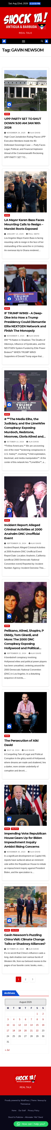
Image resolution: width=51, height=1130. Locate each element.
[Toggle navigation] (24, 41)
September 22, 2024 (17, 653)
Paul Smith (33, 234)
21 (31, 1030)
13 (25, 1025)
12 (19, 1025)
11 (14, 1025)
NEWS (7, 114)
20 (25, 1030)
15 (37, 1025)
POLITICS (15, 828)
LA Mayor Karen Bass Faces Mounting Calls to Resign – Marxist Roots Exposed (24, 224)
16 (43, 1025)
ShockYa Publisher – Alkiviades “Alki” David (25, 1117)
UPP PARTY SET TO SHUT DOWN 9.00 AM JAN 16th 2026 (22, 123)
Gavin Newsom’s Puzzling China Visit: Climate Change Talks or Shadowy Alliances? (24, 939)
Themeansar (25, 1104)
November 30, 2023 (16, 852)
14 (31, 1025)
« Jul (7, 1050)
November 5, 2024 (16, 336)
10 (8, 1025)
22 (37, 1030)
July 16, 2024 (13, 750)
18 (14, 1030)
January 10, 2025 (15, 234)
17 (8, 1030)
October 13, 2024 (15, 442)
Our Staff (22, 1111)
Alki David (35, 133)
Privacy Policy (33, 1111)
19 (19, 1030)
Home (14, 1111)
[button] (42, 41)
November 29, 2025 (16, 133)
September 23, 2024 (17, 543)
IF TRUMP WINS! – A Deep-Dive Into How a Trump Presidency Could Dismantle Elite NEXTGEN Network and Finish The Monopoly (25, 321)
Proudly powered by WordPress (17, 1100)
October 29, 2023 (15, 949)
